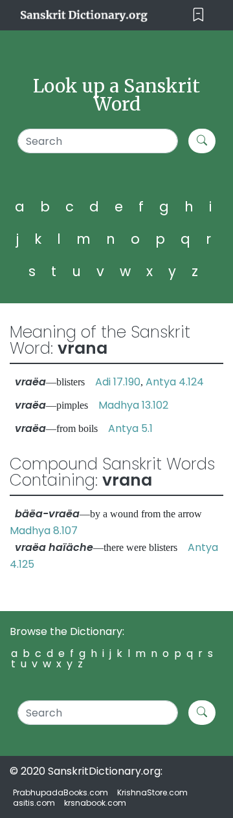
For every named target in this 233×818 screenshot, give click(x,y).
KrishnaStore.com (152, 792)
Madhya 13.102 (133, 405)
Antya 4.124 (175, 381)
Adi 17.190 (117, 381)
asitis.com (34, 802)
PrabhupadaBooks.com (60, 792)
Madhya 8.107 (44, 530)
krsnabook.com (95, 802)
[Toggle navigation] (198, 15)
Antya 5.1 (130, 428)
